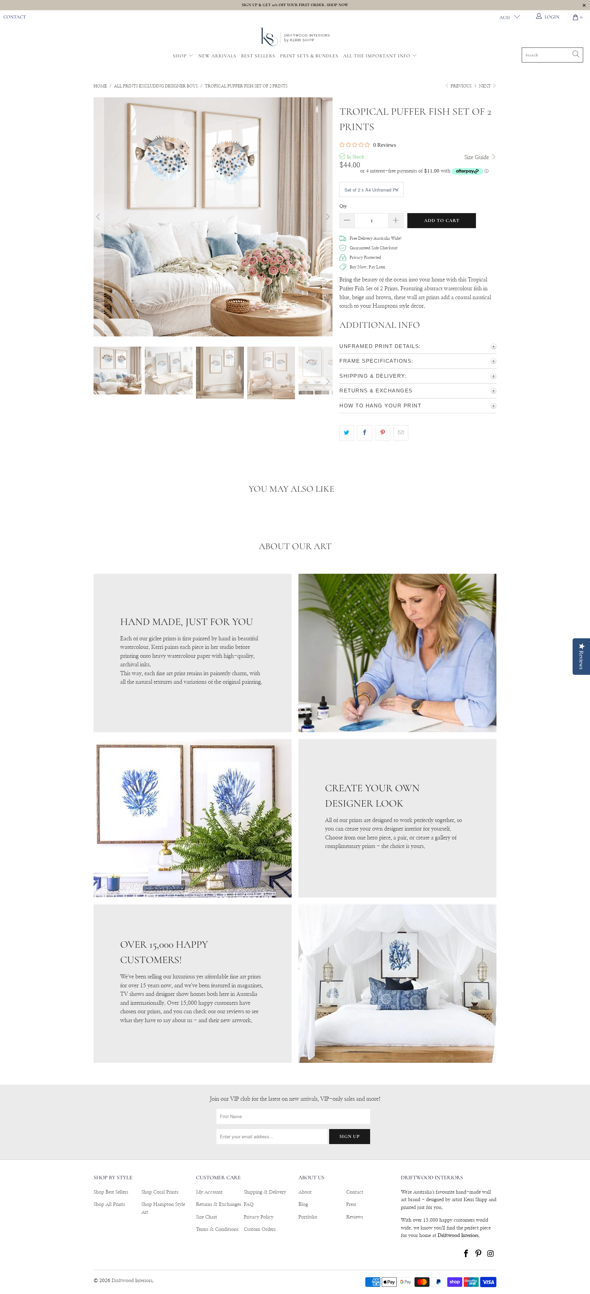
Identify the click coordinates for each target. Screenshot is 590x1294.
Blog (303, 1204)
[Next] (327, 216)
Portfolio (307, 1217)
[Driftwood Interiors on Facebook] (466, 1254)
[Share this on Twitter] (346, 433)
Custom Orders (260, 1229)
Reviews (354, 1217)
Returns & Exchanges (218, 1204)
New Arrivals (217, 56)
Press (351, 1204)
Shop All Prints (109, 1204)
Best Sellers (258, 56)
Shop (180, 56)
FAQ (249, 1204)
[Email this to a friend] (401, 433)
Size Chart (206, 1217)
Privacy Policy (258, 1217)
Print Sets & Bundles (309, 56)
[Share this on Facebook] (364, 433)
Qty (343, 206)
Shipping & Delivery (265, 1192)
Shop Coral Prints (159, 1192)
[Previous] (98, 216)
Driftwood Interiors (132, 1280)
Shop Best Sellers (111, 1192)
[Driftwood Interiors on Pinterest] (479, 1254)
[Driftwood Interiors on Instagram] (491, 1254)
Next (485, 86)
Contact (14, 17)
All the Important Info (377, 56)
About (305, 1192)
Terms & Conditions (217, 1229)
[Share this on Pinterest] (383, 433)
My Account (209, 1192)
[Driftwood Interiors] (295, 37)
